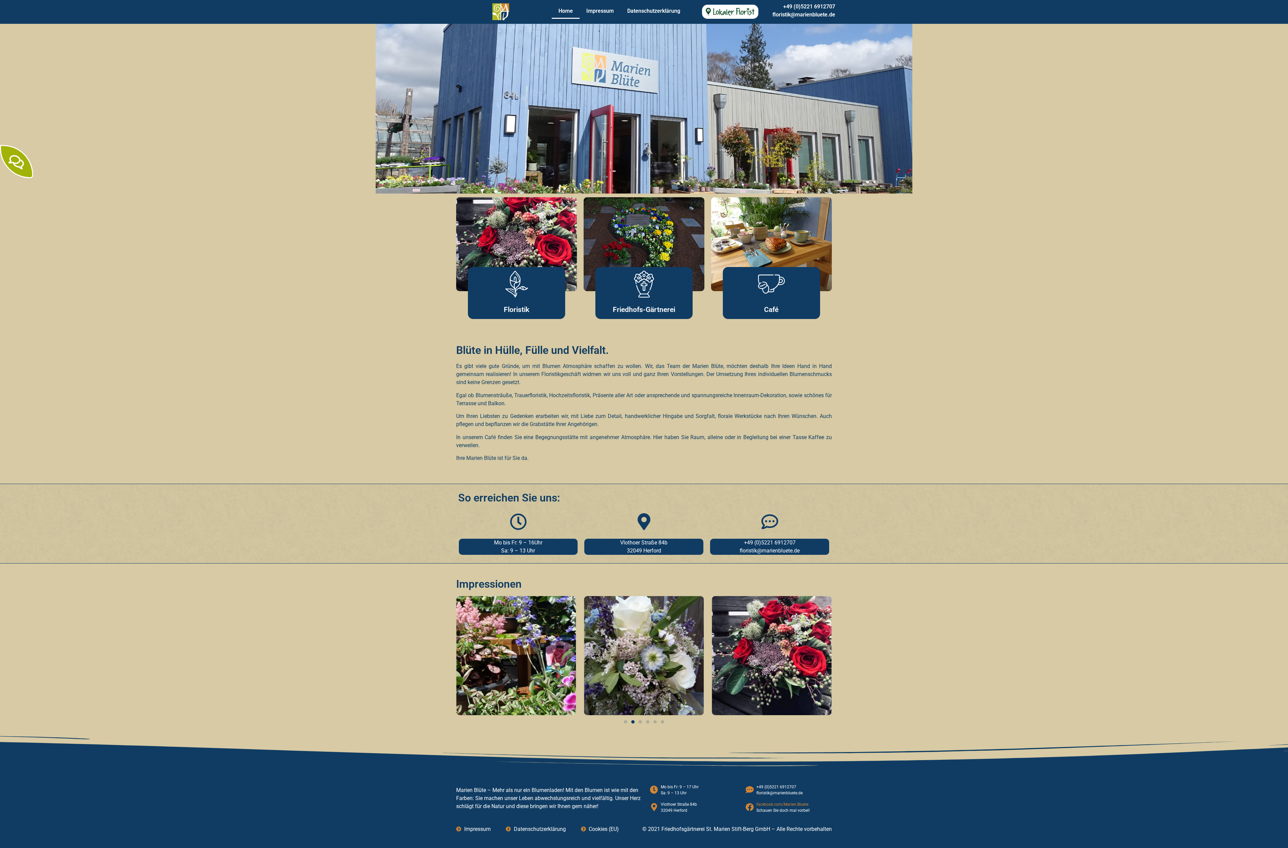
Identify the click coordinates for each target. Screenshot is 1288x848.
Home (565, 11)
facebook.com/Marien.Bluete (782, 804)
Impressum (600, 11)
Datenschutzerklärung (653, 11)
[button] (625, 722)
